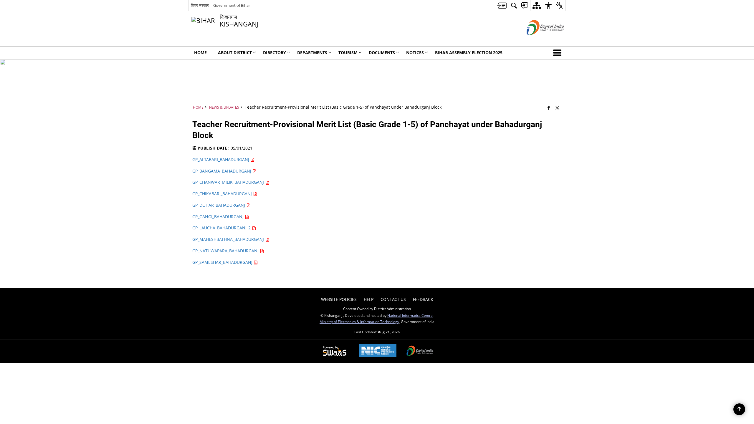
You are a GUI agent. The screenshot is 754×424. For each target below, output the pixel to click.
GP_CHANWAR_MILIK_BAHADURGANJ (228, 182)
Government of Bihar (231, 5)
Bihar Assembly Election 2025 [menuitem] (468, 52)
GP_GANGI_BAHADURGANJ (218, 216)
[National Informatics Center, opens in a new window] (377, 351)
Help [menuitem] (368, 299)
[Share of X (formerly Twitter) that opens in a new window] (557, 107)
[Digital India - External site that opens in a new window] (538, 40)
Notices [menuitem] (415, 52)
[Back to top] (739, 409)
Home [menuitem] (200, 52)
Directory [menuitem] (274, 52)
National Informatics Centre (410, 315)
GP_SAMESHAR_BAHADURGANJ (223, 262)
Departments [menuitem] (312, 52)
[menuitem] (502, 5)
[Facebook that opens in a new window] (549, 107)
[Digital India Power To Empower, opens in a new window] (420, 351)
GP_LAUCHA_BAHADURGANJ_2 (222, 228)
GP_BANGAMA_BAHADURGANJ (222, 171)
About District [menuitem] (235, 52)
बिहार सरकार (200, 5)
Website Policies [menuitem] (339, 299)
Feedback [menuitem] (423, 299)
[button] (558, 53)
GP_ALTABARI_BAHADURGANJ (221, 159)
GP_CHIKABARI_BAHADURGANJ (222, 193)
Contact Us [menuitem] (393, 299)
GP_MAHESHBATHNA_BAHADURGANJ (228, 239)
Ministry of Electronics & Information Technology (359, 321)
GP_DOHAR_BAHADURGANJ (219, 205)
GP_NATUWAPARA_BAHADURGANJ (226, 251)
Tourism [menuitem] (348, 52)
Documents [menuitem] (382, 52)
